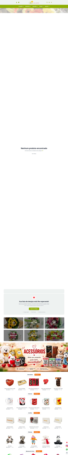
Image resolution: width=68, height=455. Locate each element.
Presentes (28, 6)
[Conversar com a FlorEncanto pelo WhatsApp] (67, 449)
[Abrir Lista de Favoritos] (67, 443)
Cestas (41, 6)
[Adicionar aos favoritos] (11, 389)
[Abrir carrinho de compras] (49, 2)
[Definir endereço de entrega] (19, 2)
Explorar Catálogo (34, 308)
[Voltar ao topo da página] (67, 453)
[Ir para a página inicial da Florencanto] (34, 2)
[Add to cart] (12, 389)
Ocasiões (21, 6)
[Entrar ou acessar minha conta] (17, 2)
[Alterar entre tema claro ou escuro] (51, 2)
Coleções (35, 6)
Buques (47, 6)
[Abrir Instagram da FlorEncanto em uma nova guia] (67, 446)
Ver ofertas (34, 153)
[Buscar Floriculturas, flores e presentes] (47, 2)
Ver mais (37, 374)
